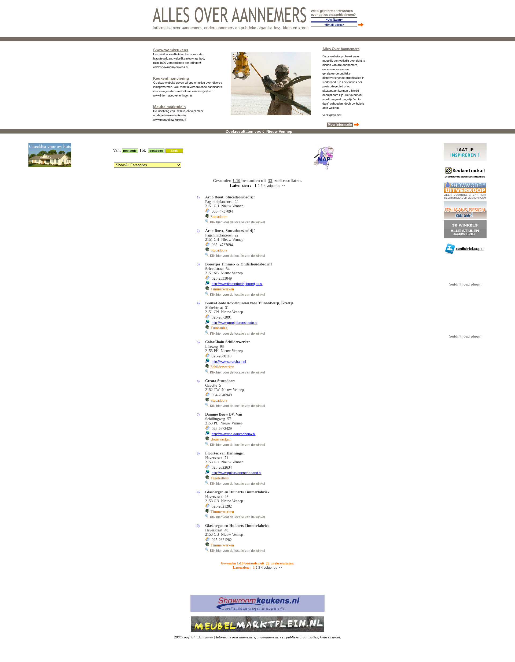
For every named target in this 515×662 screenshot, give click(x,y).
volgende (273, 186)
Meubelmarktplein (169, 107)
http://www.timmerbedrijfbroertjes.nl (237, 284)
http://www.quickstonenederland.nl (237, 473)
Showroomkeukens (170, 50)
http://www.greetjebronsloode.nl (235, 323)
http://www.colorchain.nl (229, 362)
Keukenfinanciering (171, 78)
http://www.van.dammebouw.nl (234, 434)
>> (283, 186)
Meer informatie (340, 125)
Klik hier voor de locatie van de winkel (236, 222)
